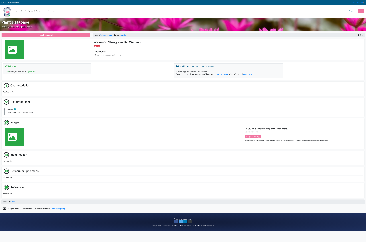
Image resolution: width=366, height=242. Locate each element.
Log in (361, 11)
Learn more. (247, 74)
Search (23, 11)
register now (31, 72)
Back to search (46, 35)
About (43, 11)
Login (7, 72)
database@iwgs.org (58, 209)
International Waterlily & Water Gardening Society (180, 225)
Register (352, 11)
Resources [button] (52, 11)
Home (17, 11)
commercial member (221, 74)
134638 (12, 202)
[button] (176, 221)
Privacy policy (210, 225)
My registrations (34, 11)
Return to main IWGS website (10, 2)
